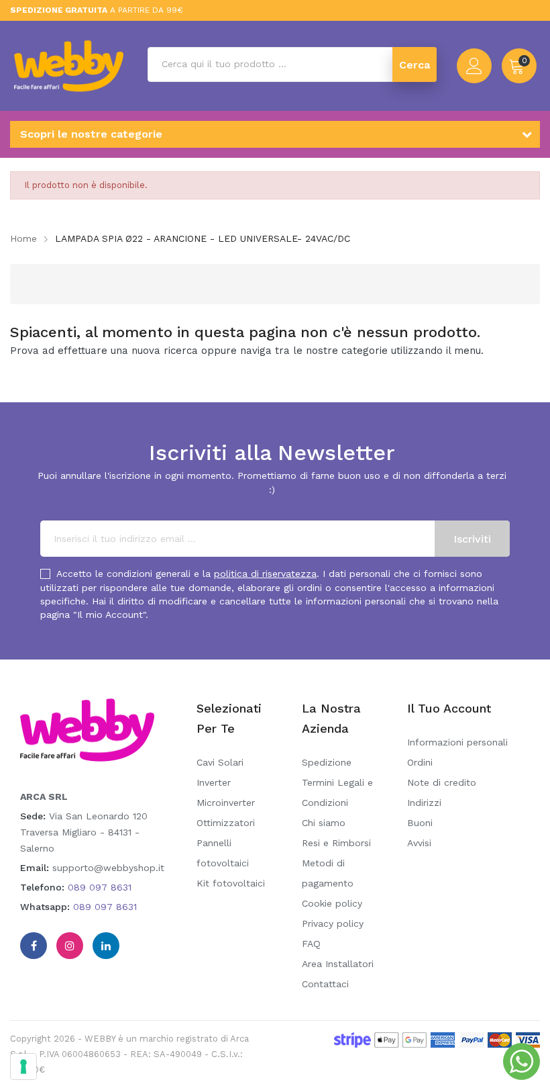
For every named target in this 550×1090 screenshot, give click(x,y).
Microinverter (226, 802)
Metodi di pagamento (327, 873)
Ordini (420, 762)
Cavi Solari (220, 762)
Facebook (33, 945)
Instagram (69, 945)
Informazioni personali (457, 742)
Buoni (420, 822)
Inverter (214, 782)
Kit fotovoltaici (231, 883)
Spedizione (326, 762)
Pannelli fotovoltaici (223, 852)
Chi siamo (323, 822)
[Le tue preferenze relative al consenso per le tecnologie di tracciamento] (23, 1066)
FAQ (311, 943)
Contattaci (325, 984)
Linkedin (106, 945)
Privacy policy (333, 923)
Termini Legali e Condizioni (337, 792)
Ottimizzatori (226, 822)
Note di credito (441, 782)
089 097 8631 (99, 887)
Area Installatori (338, 963)
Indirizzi (424, 802)
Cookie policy (332, 903)
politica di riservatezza (265, 573)
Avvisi (419, 842)
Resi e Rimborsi (336, 842)
